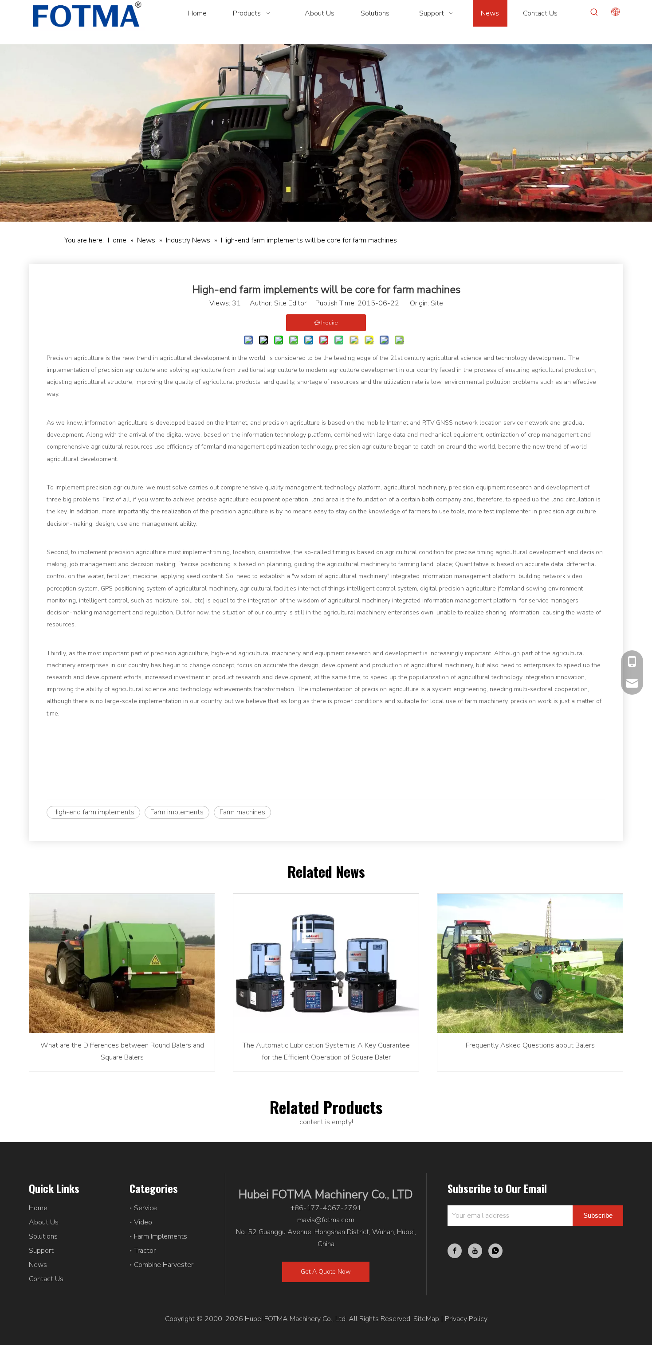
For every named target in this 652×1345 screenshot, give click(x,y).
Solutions (43, 1236)
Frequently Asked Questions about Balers (530, 1045)
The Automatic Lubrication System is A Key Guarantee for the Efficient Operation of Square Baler (326, 1051)
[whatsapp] (495, 1250)
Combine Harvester (163, 1265)
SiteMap (426, 1319)
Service (145, 1208)
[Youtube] (475, 1250)
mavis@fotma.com (325, 1220)
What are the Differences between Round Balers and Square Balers (122, 1051)
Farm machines (242, 812)
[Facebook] (455, 1250)
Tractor (145, 1250)
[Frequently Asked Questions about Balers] (530, 963)
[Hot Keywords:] (594, 12)
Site (437, 303)
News (38, 1265)
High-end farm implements (93, 812)
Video (143, 1222)
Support (41, 1250)
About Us (44, 1222)
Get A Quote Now (326, 1271)
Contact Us (46, 1279)
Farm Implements (160, 1236)
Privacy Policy (466, 1319)
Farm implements (177, 812)
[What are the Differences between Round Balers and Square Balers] (122, 963)
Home (38, 1208)
